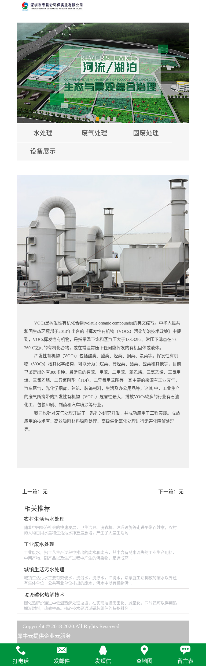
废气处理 (94, 133)
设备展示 (43, 151)
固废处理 (146, 133)
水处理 (43, 133)
